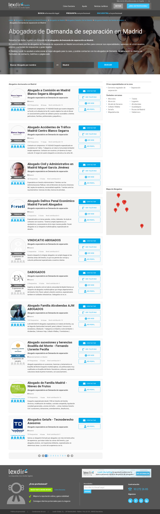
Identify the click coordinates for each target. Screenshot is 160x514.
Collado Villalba (114, 107)
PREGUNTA (78, 13)
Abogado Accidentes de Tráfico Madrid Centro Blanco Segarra (49, 128)
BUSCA (48, 13)
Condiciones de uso (39, 512)
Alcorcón (111, 101)
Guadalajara (136, 107)
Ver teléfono (90, 97)
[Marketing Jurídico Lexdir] (116, 473)
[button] (118, 205)
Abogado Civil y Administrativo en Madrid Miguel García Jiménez (50, 165)
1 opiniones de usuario (18, 181)
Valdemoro (136, 112)
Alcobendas (136, 104)
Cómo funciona (69, 6)
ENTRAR (118, 6)
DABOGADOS (36, 272)
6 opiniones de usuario (18, 144)
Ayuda (84, 6)
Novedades (88, 483)
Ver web (90, 103)
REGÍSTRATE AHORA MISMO (40, 490)
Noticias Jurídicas (101, 6)
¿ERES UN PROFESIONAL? (138, 6)
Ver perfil (90, 109)
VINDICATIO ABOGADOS (44, 240)
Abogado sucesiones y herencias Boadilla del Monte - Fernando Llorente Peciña (50, 346)
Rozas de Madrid (138, 110)
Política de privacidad (18, 512)
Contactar (91, 91)
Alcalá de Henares (115, 104)
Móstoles (112, 99)
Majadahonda (113, 112)
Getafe (111, 110)
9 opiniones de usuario (18, 322)
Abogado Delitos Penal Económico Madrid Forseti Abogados (51, 202)
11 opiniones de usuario (17, 107)
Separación (135, 88)
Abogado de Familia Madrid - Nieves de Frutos (47, 384)
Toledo (134, 99)
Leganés (135, 101)
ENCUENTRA (109, 13)
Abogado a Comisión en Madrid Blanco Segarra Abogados (49, 92)
